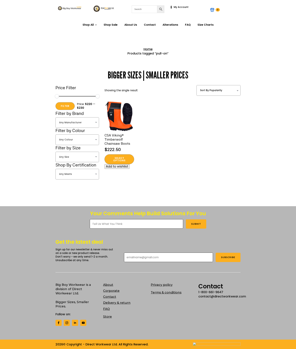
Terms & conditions (166, 292)
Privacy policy (161, 285)
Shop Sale (111, 25)
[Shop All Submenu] (97, 25)
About (108, 285)
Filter (65, 106)
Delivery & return (117, 303)
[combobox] (77, 122)
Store (107, 317)
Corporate (111, 291)
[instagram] (67, 323)
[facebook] (59, 323)
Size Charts (206, 25)
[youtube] (83, 323)
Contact (150, 25)
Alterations (170, 25)
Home (148, 49)
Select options (119, 159)
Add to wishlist (117, 166)
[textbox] (76, 122)
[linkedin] (75, 323)
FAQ (188, 25)
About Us (130, 25)
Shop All (88, 25)
